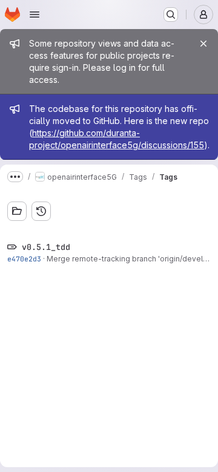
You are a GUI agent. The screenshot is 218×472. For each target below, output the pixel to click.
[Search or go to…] (171, 14)
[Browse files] (17, 211)
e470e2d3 (24, 258)
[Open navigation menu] (34, 14)
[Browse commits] (41, 211)
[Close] (203, 43)
